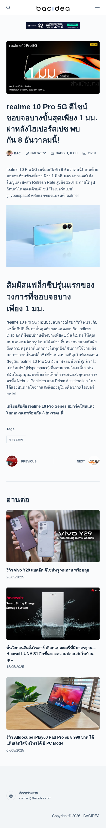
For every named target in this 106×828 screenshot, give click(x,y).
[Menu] (97, 7)
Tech (74, 153)
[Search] (8, 7)
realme (16, 439)
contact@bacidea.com (35, 798)
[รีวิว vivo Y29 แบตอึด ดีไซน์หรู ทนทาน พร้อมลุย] (53, 536)
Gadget (62, 153)
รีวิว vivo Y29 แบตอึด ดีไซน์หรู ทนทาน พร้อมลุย (47, 570)
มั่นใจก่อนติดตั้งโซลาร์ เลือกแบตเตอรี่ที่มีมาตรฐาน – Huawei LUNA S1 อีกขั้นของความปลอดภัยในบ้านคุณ (51, 654)
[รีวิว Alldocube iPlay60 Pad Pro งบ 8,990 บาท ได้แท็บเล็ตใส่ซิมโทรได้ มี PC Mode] (53, 703)
